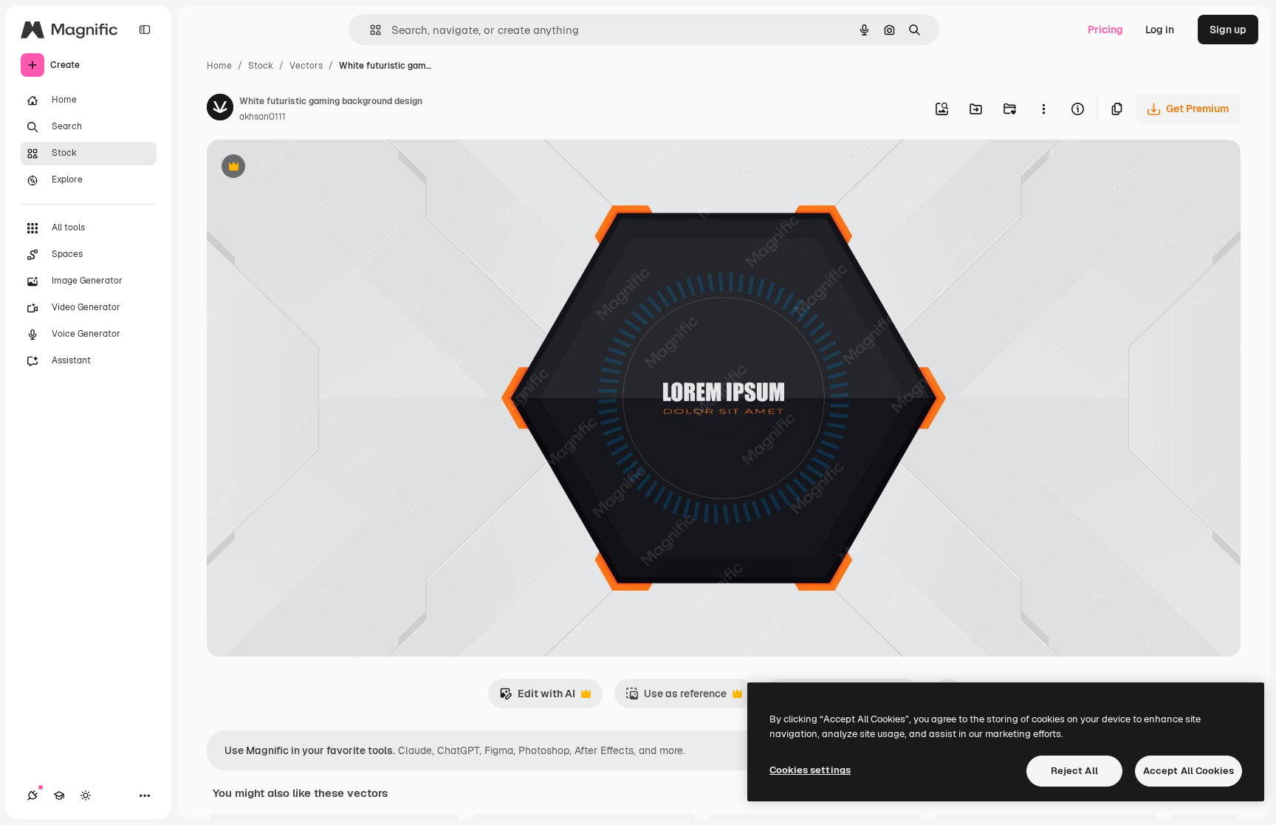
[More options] (1043, 108)
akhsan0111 (262, 117)
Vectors (306, 66)
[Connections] (32, 795)
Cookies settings (810, 770)
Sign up (1228, 29)
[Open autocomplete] (369, 29)
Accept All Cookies (1188, 770)
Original (301, 168)
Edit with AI (537, 697)
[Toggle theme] (85, 795)
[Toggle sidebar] (145, 29)
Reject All (1074, 770)
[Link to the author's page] (220, 109)
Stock (260, 66)
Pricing (1105, 29)
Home (219, 66)
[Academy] (59, 795)
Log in (1159, 29)
